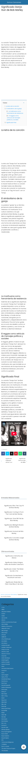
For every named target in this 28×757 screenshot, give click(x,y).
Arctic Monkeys (6, 658)
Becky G (4, 691)
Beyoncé (4, 700)
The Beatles (5, 750)
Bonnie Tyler (5, 727)
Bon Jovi (4, 723)
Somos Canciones (14, 2)
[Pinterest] (16, 453)
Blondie (4, 717)
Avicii (3, 672)
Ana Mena (4, 643)
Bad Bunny (5, 681)
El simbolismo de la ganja (14, 109)
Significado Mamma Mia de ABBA (22, 460)
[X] (12, 453)
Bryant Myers (5, 738)
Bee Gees (4, 694)
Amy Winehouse (6, 639)
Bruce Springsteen (7, 731)
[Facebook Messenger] (7, 453)
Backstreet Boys (6, 679)
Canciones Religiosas (8, 742)
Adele (3, 616)
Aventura (4, 670)
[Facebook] (3, 453)
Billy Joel (4, 704)
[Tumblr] (24, 453)
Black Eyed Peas (6, 708)
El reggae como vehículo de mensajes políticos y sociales (13, 118)
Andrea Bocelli (5, 645)
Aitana (3, 620)
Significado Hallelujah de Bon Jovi (9, 460)
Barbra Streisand (6, 687)
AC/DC (3, 613)
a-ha (3, 607)
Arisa (3, 666)
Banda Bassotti (6, 685)
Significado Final (11, 122)
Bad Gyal (4, 683)
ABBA (3, 609)
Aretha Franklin (6, 662)
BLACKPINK (4, 710)
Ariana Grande (6, 664)
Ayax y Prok (5, 677)
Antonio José (5, 651)
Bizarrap (4, 706)
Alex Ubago (5, 630)
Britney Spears (5, 729)
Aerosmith (4, 618)
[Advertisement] (14, 26)
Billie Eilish (4, 702)
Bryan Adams (5, 736)
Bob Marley (5, 721)
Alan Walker (5, 624)
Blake (3, 712)
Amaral (4, 635)
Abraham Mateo (6, 611)
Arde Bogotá (5, 660)
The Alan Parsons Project (8, 748)
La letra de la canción (12, 106)
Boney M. (4, 725)
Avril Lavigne (5, 675)
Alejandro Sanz (6, 628)
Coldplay (4, 744)
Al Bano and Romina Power (9, 622)
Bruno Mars (5, 734)
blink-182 (4, 715)
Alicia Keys (4, 632)
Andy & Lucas (5, 649)
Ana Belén (4, 641)
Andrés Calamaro (7, 647)
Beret (3, 698)
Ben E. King (4, 696)
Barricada (4, 689)
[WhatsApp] (20, 453)
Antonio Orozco (6, 653)
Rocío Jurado (5, 746)
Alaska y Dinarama (7, 626)
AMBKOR (4, 637)
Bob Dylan (4, 719)
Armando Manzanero (7, 668)
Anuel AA (4, 656)
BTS (2, 740)
